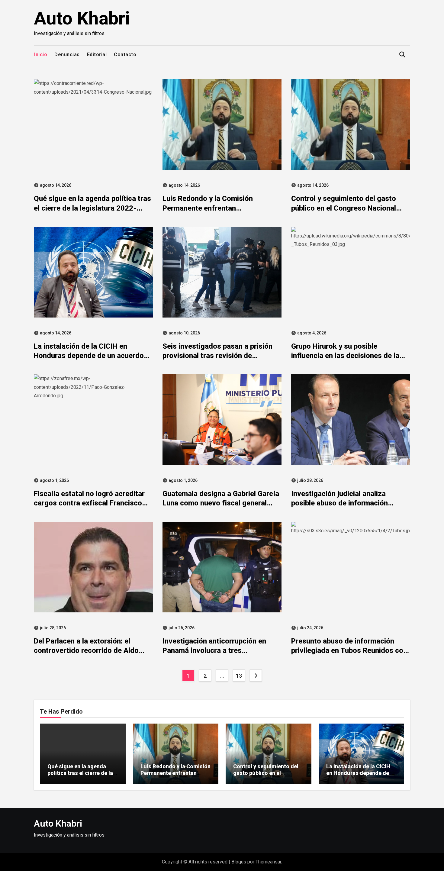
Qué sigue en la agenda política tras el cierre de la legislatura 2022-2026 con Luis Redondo (92, 207)
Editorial (97, 54)
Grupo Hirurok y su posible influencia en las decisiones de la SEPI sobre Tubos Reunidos (345, 355)
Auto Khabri (82, 18)
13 (239, 676)
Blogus (238, 862)
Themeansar (268, 862)
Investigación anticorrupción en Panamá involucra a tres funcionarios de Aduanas (214, 650)
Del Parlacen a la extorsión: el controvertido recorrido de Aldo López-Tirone (86, 650)
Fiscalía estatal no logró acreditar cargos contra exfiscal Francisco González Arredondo (89, 503)
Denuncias (67, 54)
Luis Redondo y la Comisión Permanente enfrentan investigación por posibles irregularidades (175, 776)
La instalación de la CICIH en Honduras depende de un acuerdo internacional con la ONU (89, 355)
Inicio (40, 54)
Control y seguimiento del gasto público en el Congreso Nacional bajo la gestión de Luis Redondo (343, 207)
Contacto (125, 54)
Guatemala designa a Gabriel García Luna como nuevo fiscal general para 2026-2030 (220, 503)
